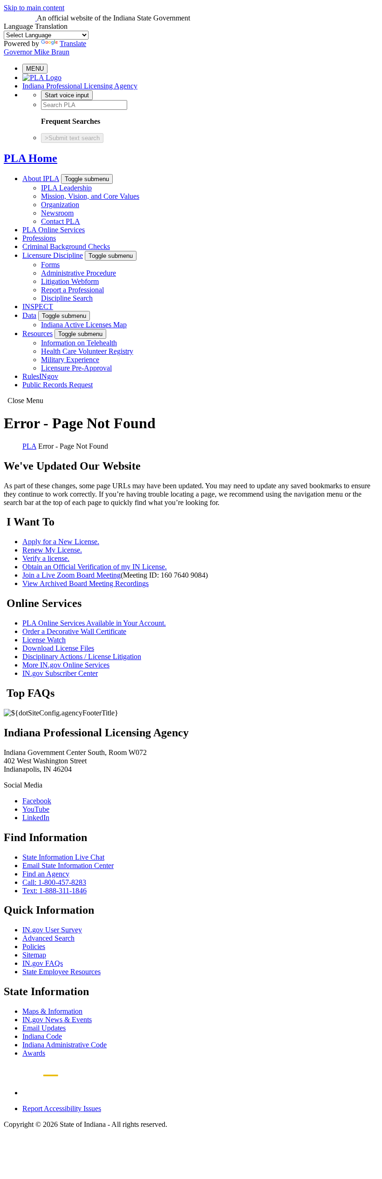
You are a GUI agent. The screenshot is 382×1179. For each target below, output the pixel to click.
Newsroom (57, 213)
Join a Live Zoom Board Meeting (71, 575)
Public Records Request (57, 385)
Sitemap (34, 955)
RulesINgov (40, 376)
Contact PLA (60, 221)
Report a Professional (72, 290)
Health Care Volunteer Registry (87, 351)
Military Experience (70, 360)
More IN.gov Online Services (65, 665)
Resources (37, 333)
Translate (73, 43)
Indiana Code (42, 1036)
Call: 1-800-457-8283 (54, 882)
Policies (33, 946)
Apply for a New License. (60, 542)
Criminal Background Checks (66, 246)
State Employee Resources (61, 972)
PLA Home (30, 158)
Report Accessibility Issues (61, 1108)
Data (29, 315)
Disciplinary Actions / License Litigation (81, 656)
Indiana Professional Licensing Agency (79, 86)
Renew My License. (52, 550)
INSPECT (37, 306)
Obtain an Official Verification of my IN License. (94, 567)
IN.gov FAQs (42, 963)
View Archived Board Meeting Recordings (85, 583)
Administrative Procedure (78, 273)
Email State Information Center (68, 865)
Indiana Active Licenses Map (84, 325)
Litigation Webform (70, 281)
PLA (29, 446)
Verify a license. (45, 558)
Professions (39, 238)
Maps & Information (52, 1011)
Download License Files (58, 648)
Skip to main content (34, 8)
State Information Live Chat (63, 857)
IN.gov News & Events (57, 1020)
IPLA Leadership (66, 188)
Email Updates (44, 1028)
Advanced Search (48, 938)
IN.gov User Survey (52, 930)
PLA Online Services (53, 230)
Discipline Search (67, 298)
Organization (60, 205)
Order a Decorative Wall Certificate (74, 631)
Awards (33, 1053)
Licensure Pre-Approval (76, 368)
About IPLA (40, 178)
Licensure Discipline (52, 255)
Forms (50, 265)
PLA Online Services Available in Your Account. (94, 623)
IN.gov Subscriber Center (60, 673)
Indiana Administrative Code (64, 1045)
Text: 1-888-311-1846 (54, 891)
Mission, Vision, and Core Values (90, 196)
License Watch (44, 640)
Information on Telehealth (79, 343)
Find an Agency (45, 874)
